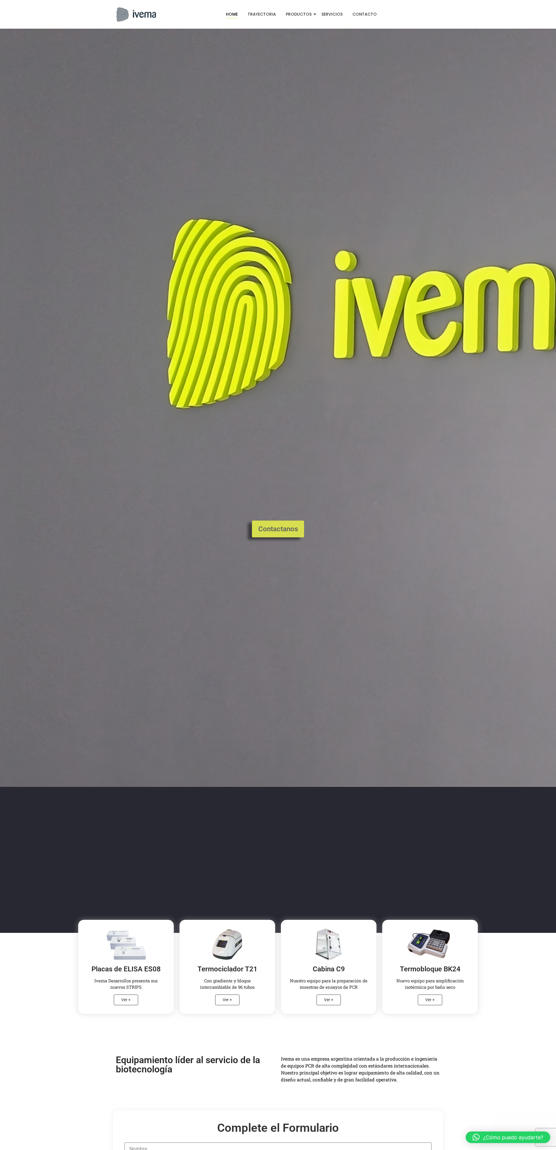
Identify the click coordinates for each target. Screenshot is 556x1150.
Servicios (332, 14)
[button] (508, 1137)
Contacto (364, 14)
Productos (299, 14)
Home (232, 14)
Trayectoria (262, 14)
